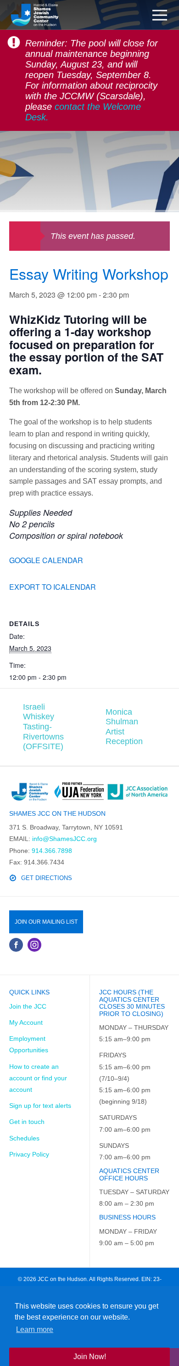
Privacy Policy (29, 1154)
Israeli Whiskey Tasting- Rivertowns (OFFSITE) (43, 726)
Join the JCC (27, 1006)
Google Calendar (46, 560)
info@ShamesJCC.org (64, 838)
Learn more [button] (34, 1329)
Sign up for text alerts (40, 1105)
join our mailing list (46, 922)
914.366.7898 (52, 850)
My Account (26, 1022)
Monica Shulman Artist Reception (124, 726)
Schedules (24, 1138)
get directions (46, 878)
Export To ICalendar (52, 586)
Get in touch (27, 1121)
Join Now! (89, 1356)
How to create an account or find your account (38, 1078)
